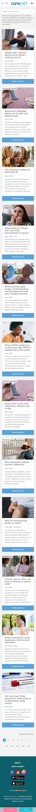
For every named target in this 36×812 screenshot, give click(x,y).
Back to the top (27, 734)
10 (6, 746)
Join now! (10, 809)
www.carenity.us (12, 796)
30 (18, 746)
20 (12, 746)
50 (29, 746)
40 (23, 746)
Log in (26, 809)
